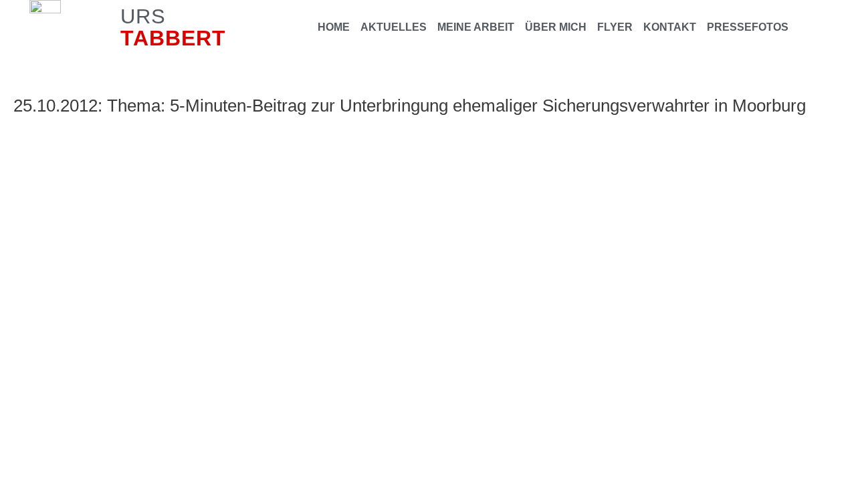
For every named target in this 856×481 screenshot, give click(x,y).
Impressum (182, 361)
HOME (334, 27)
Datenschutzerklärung (269, 361)
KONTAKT (669, 27)
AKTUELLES (393, 27)
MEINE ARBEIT (475, 27)
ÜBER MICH (555, 27)
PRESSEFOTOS (747, 27)
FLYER (615, 27)
